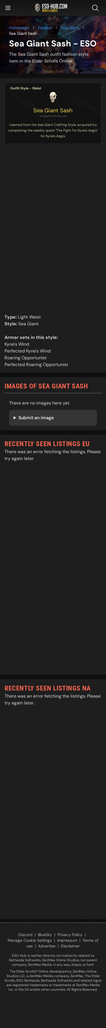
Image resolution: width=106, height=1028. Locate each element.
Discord (25, 934)
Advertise (46, 946)
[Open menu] (8, 8)
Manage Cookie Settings (30, 940)
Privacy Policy (70, 934)
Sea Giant (70, 27)
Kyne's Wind (17, 344)
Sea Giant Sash (53, 110)
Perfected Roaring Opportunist (36, 364)
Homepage (19, 27)
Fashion (45, 27)
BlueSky (45, 934)
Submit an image (36, 418)
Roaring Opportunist (26, 358)
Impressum (67, 940)
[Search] (96, 8)
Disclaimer (70, 946)
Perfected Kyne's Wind (28, 351)
